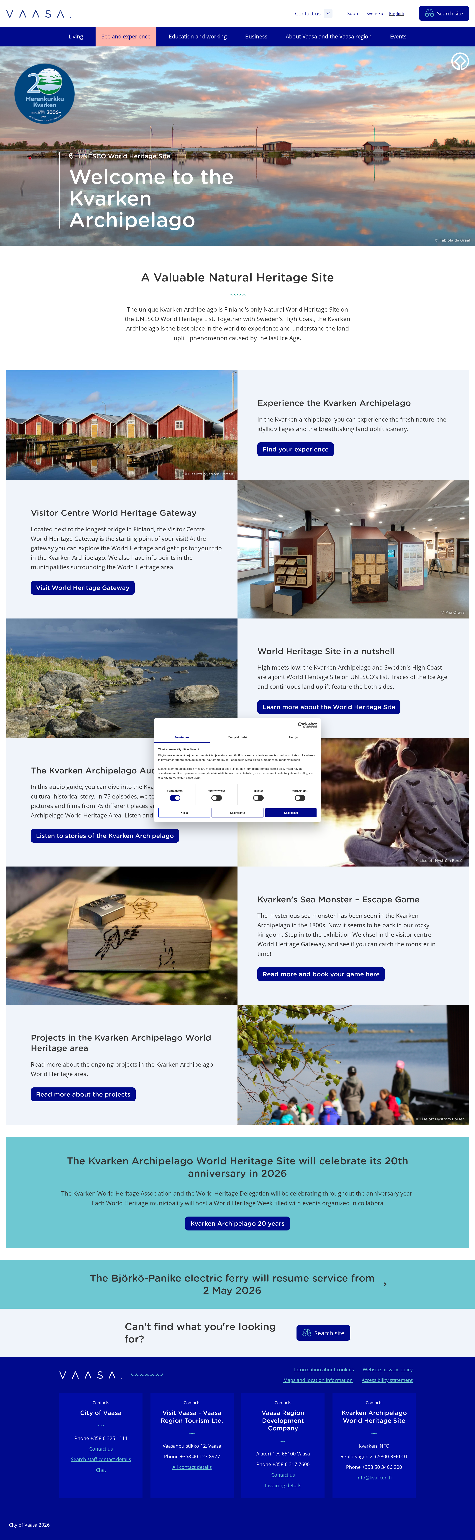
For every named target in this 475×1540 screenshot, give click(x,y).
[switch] (216, 798)
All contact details (192, 1467)
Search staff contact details (101, 1459)
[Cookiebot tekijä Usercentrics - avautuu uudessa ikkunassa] (300, 725)
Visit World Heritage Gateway (83, 587)
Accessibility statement (387, 1380)
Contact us (308, 13)
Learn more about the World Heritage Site (329, 707)
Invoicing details (283, 1485)
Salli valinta (237, 812)
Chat (101, 1470)
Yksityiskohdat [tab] (237, 737)
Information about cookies (324, 1369)
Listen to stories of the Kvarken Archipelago (105, 835)
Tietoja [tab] (293, 737)
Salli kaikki (291, 812)
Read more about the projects (83, 1094)
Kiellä (184, 812)
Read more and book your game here (321, 974)
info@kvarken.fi (374, 1477)
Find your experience (296, 449)
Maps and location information (318, 1380)
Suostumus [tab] (181, 737)
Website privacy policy (388, 1369)
